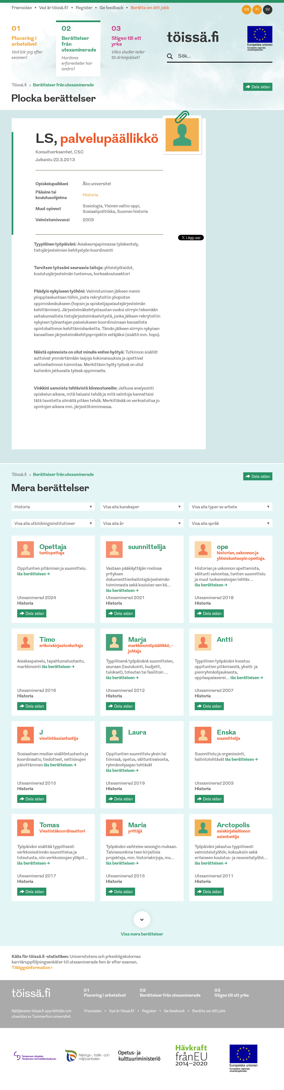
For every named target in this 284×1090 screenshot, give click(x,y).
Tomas (49, 825)
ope (222, 547)
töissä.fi (193, 38)
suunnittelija (147, 547)
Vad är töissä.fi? (54, 8)
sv (267, 9)
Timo (47, 640)
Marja (137, 640)
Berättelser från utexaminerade (63, 85)
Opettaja (53, 547)
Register (84, 8)
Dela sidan (261, 86)
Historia (90, 195)
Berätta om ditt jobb (150, 8)
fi (257, 9)
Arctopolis (233, 825)
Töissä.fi (19, 85)
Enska (226, 733)
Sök (172, 57)
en (246, 9)
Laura (137, 733)
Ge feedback (111, 8)
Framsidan (22, 8)
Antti (225, 640)
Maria (137, 825)
